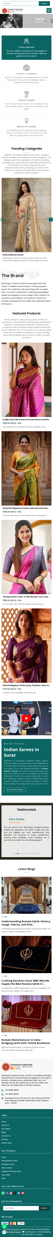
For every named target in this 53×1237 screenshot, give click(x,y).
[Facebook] (7, 1193)
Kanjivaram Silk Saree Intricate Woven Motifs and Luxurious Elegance (26, 419)
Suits (3, 1178)
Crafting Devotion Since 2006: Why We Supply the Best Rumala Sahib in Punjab (25, 982)
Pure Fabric (5, 1175)
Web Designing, (44, 1232)
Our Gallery (5, 1129)
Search (44, 3)
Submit (44, 1208)
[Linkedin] (18, 1193)
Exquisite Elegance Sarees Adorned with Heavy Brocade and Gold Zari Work (26, 508)
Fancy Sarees (6, 1168)
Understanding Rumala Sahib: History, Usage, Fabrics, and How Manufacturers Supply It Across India (26, 923)
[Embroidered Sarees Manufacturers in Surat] (26, 215)
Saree (3, 1157)
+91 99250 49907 (12, 1090)
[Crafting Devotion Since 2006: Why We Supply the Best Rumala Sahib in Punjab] (26, 954)
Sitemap (4, 1139)
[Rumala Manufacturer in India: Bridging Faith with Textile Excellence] (26, 1013)
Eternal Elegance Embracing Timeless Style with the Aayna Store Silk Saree (26, 685)
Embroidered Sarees (13, 254)
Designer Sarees (8, 1164)
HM (5, 917)
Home (3, 1121)
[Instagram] (10, 1193)
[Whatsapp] (3, 1193)
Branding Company (34, 1234)
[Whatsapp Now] (4, 1226)
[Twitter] (14, 1193)
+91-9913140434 (11, 1094)
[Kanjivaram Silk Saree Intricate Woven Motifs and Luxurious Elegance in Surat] (26, 380)
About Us (5, 1125)
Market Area (6, 1143)
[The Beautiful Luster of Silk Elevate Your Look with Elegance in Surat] (26, 557)
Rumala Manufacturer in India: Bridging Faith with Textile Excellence (25, 1041)
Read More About (16, 789)
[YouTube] (22, 1193)
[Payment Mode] (12, 1223)
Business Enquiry (13, 1232)
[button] (51, 219)
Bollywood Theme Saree (11, 1171)
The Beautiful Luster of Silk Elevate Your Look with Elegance (26, 596)
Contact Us (6, 1136)
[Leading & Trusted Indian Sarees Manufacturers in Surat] (26, 718)
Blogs (3, 1132)
